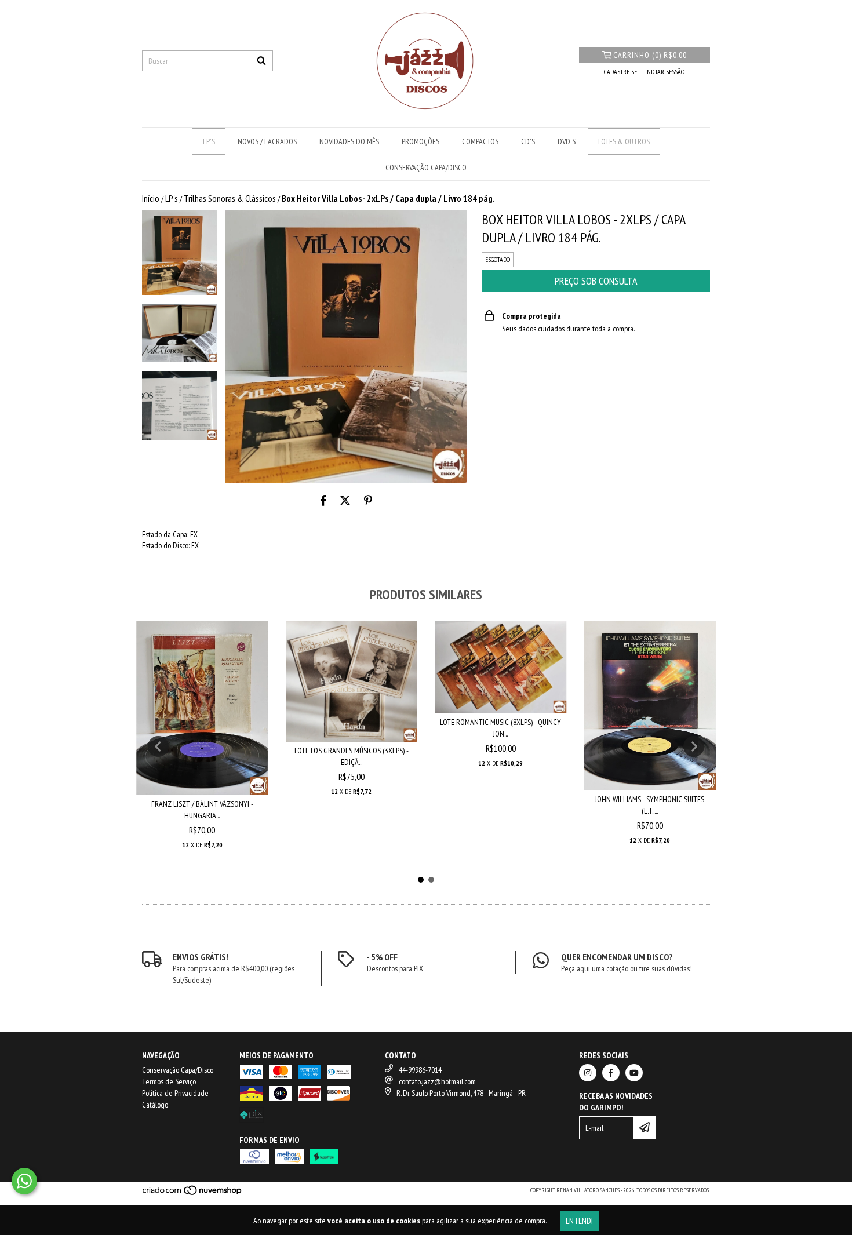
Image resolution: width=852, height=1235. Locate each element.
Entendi (579, 1220)
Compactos (480, 141)
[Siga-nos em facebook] (611, 1072)
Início (150, 198)
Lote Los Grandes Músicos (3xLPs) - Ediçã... (351, 756)
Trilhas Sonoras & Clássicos (230, 198)
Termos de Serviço (169, 1081)
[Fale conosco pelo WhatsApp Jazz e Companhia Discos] (24, 1181)
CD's (528, 141)
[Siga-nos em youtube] (634, 1072)
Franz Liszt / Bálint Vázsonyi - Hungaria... (202, 810)
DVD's (567, 141)
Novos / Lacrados (267, 141)
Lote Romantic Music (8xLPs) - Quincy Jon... (500, 728)
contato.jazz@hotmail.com (437, 1081)
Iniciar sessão (664, 71)
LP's (209, 141)
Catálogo (155, 1104)
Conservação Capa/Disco (426, 167)
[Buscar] (261, 60)
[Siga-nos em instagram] (587, 1072)
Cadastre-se (620, 71)
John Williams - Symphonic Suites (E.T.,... (649, 805)
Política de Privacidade (175, 1093)
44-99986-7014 (420, 1070)
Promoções (420, 141)
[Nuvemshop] (192, 1194)
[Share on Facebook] (323, 500)
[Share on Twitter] (345, 500)
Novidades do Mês (349, 141)
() (650, 55)
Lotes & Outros (624, 141)
